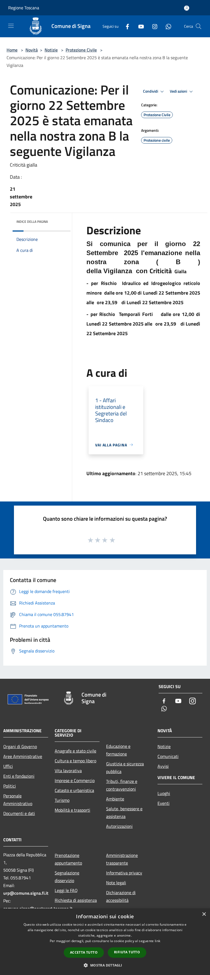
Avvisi (163, 766)
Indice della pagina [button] (32, 221)
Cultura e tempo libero (75, 760)
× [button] (204, 914)
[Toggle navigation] (11, 25)
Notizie (51, 50)
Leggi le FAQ (66, 890)
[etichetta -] (112, 539)
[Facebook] (125, 26)
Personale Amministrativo (17, 799)
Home (12, 50)
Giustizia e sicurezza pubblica (125, 767)
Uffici (8, 766)
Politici (9, 786)
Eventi (164, 803)
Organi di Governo (20, 746)
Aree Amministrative (22, 756)
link (157, 941)
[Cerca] (198, 26)
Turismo (62, 800)
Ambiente (115, 799)
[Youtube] (138, 26)
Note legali (116, 882)
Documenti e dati (19, 813)
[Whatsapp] (166, 26)
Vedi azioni (179, 91)
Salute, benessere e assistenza (124, 812)
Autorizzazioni (119, 826)
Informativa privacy (124, 872)
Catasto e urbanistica (74, 790)
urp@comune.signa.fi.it (25, 893)
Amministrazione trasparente (122, 859)
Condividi (151, 91)
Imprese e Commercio (75, 780)
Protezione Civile (81, 50)
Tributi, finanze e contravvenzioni (121, 785)
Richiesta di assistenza (76, 900)
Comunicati (168, 756)
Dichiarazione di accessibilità (121, 896)
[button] (105, 965)
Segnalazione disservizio (67, 876)
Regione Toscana (23, 7)
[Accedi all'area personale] (186, 8)
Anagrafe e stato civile (75, 751)
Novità (31, 50)
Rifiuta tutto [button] (127, 952)
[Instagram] (152, 26)
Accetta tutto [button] (84, 952)
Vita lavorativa (68, 770)
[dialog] (105, 941)
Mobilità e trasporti (72, 810)
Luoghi (164, 793)
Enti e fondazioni (18, 776)
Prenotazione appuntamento (68, 859)
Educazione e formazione (118, 750)
